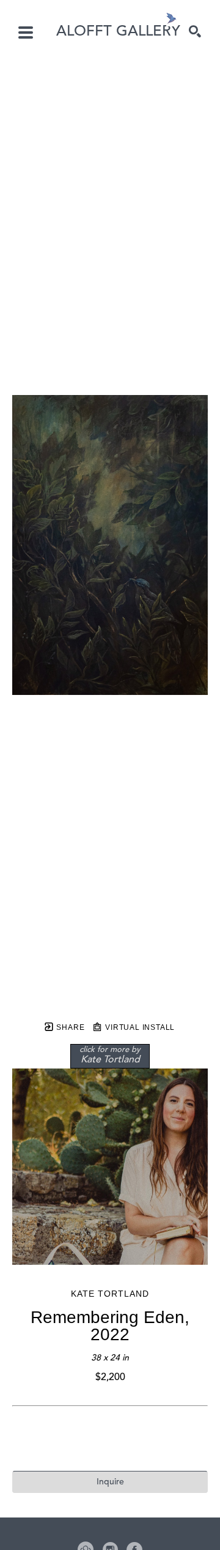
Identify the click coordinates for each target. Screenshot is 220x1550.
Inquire (110, 1482)
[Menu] (25, 32)
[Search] (195, 31)
